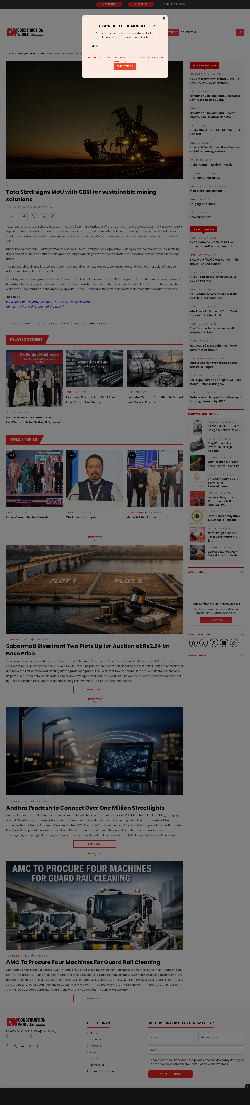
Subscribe (125, 66)
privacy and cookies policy (122, 57)
